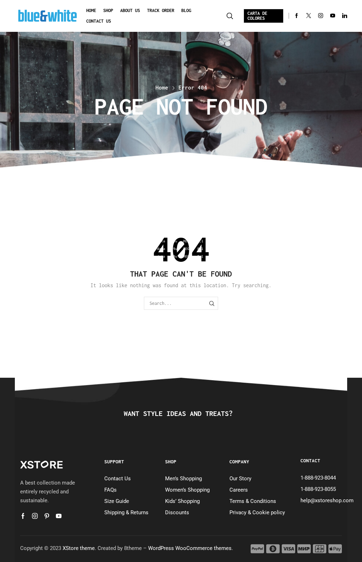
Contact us (98, 21)
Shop (108, 10)
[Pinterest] (46, 516)
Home (91, 10)
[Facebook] (296, 16)
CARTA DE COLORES (257, 16)
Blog (186, 10)
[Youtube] (332, 16)
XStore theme (79, 548)
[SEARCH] (211, 303)
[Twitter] (308, 16)
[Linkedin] (344, 16)
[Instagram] (320, 16)
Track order (160, 10)
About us (130, 10)
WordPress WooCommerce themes (190, 548)
